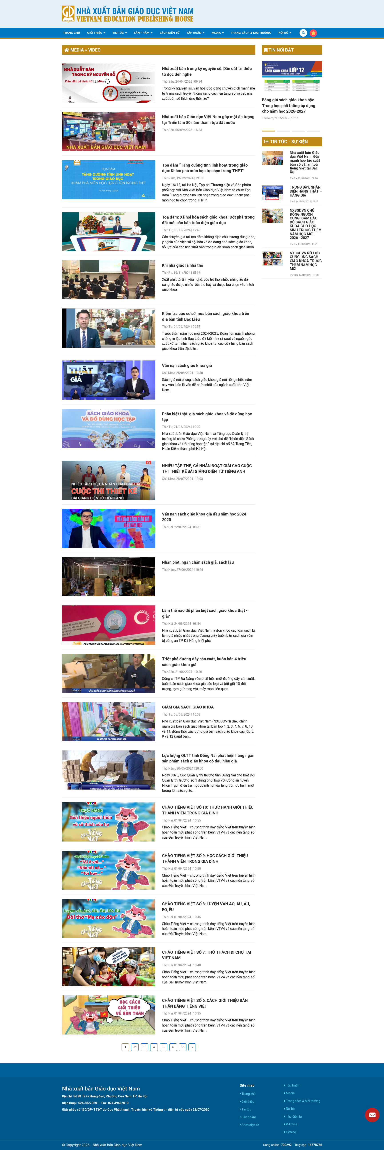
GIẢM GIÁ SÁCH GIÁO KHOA (188, 707)
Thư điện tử (293, 1116)
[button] (268, 128)
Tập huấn (194, 32)
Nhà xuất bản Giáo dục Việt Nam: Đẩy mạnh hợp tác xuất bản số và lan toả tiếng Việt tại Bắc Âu (305, 162)
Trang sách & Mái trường (251, 32)
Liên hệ (290, 1132)
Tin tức (118, 32)
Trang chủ (71, 32)
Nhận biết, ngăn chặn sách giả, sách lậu (198, 562)
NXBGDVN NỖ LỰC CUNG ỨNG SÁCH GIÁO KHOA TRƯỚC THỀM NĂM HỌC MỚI (306, 261)
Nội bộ (283, 32)
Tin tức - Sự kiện (288, 141)
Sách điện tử (169, 32)
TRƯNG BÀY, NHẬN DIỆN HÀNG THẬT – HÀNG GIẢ (306, 191)
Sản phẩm (142, 32)
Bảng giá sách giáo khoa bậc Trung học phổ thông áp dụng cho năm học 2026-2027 (288, 105)
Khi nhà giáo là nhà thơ (182, 265)
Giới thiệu (95, 32)
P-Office (291, 1124)
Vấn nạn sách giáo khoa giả (187, 365)
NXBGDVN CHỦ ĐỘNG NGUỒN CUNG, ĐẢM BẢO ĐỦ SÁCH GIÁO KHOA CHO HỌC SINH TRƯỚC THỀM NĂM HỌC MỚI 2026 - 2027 (306, 224)
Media (216, 32)
